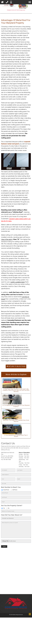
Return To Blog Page (16, 366)
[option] (6, 589)
